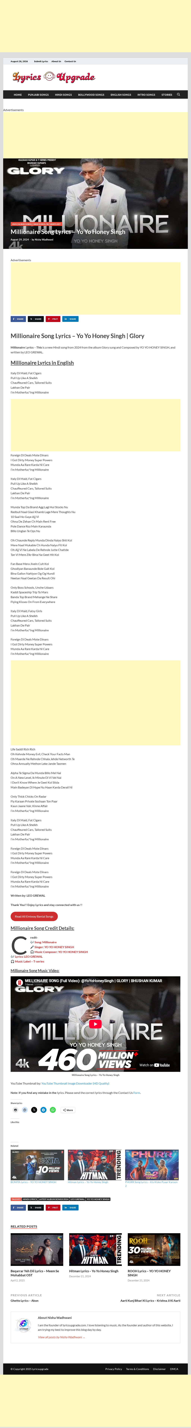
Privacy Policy (113, 1369)
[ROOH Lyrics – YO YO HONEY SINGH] (154, 1250)
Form (136, 1092)
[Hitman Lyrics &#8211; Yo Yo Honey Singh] (94, 1165)
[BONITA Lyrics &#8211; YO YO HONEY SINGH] (37, 1165)
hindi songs (63, 94)
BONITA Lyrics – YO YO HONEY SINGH (33, 1182)
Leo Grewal (78, 1199)
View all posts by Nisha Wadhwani (61, 1337)
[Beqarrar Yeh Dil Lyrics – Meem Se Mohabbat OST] (37, 1250)
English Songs (121, 94)
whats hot (55, 224)
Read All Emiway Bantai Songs (34, 916)
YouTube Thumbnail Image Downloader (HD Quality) (75, 1083)
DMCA (174, 1369)
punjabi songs (38, 94)
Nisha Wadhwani (44, 239)
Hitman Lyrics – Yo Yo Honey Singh (88, 1182)
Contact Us (70, 61)
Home (18, 94)
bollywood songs (91, 94)
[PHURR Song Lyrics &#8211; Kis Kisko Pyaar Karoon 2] (152, 1165)
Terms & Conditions (137, 1369)
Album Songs (25, 224)
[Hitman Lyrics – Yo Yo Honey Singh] (95, 1250)
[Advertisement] (95, 26)
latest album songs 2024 (53, 1199)
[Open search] (178, 94)
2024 (14, 224)
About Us (56, 61)
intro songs (146, 94)
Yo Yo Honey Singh (98, 1199)
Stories (167, 94)
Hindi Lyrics (30, 1199)
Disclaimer (159, 1369)
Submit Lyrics (41, 61)
